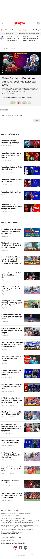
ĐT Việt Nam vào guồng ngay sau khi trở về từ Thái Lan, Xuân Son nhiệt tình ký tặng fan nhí (11, 427)
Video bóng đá (11, 97)
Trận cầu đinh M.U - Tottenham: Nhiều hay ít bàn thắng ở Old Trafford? (11, 207)
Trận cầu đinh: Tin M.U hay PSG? (11, 193)
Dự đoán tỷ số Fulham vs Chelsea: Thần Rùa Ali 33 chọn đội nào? (10, 455)
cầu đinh (22, 97)
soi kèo (29, 97)
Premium (15, 30)
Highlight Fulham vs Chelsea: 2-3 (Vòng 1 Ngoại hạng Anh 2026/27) (12, 386)
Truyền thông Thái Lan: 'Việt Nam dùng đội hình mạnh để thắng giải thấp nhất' (11, 495)
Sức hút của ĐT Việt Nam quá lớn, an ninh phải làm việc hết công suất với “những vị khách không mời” (11, 260)
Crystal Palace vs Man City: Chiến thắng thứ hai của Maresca (11, 372)
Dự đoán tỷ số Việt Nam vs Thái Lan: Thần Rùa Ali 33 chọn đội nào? (11, 231)
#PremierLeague (34, 33)
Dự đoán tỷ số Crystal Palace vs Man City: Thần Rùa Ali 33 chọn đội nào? (11, 289)
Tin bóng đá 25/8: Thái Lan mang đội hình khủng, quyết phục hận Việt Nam (11, 303)
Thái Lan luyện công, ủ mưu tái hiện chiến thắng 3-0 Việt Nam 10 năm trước (11, 245)
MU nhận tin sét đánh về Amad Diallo (10, 482)
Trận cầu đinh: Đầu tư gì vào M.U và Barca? (11, 181)
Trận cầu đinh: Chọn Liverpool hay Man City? (10, 142)
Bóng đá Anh (27, 30)
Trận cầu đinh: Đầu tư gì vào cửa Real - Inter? (11, 168)
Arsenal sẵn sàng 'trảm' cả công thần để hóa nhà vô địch (11, 275)
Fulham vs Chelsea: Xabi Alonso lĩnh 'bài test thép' (10, 441)
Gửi (36, 120)
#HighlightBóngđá (22, 33)
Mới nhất (8, 30)
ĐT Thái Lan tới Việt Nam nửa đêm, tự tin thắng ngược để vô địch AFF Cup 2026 (11, 400)
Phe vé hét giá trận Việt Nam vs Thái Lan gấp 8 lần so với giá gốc (11, 330)
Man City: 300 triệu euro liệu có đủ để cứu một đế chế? (11, 413)
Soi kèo (13, 48)
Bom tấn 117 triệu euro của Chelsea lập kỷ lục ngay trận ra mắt (11, 317)
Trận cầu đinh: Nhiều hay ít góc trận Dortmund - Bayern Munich (11, 155)
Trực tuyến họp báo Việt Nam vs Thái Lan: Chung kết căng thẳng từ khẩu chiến (12, 344)
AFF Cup (36, 30)
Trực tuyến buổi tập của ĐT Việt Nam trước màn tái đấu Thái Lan (11, 469)
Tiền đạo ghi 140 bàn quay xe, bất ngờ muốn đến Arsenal (11, 358)
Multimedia (4, 48)
